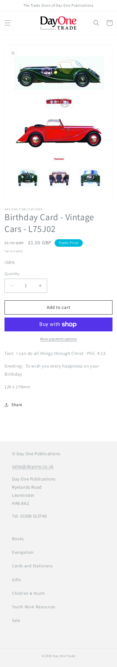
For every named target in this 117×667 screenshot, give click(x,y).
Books (18, 538)
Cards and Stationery (32, 565)
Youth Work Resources (34, 606)
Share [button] (16, 404)
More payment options (58, 339)
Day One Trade (64, 656)
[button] (7, 23)
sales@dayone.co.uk (33, 466)
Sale (16, 620)
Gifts (16, 579)
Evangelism (23, 552)
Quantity (12, 273)
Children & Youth (28, 593)
